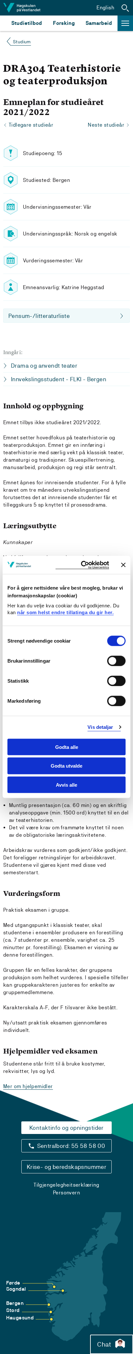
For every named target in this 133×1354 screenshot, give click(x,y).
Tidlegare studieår (31, 125)
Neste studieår (106, 125)
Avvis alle (66, 785)
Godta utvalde (66, 766)
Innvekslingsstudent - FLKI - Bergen (58, 379)
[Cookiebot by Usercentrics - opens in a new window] (82, 565)
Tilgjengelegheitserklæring (66, 1185)
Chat (104, 1344)
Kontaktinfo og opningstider (66, 1127)
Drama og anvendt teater (44, 365)
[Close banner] (123, 564)
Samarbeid (99, 23)
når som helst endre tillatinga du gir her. (65, 612)
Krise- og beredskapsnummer (66, 1166)
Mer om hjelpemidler (28, 1086)
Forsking (64, 23)
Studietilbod (26, 23)
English (105, 8)
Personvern (66, 1193)
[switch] (116, 661)
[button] (125, 8)
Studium (22, 41)
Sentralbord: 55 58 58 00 (71, 1145)
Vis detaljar (100, 727)
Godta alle (66, 747)
